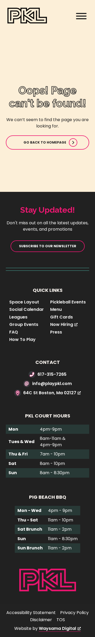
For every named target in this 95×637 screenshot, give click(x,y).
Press (56, 332)
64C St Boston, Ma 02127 (49, 393)
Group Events (23, 324)
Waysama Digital (57, 628)
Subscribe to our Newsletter (47, 246)
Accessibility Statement (31, 613)
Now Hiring (61, 324)
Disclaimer (41, 620)
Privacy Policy (74, 613)
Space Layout (24, 302)
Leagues (18, 317)
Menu (56, 309)
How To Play (22, 339)
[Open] (81, 16)
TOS (60, 620)
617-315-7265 (51, 374)
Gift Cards (61, 317)
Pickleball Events (68, 302)
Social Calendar (26, 309)
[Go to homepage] (47, 580)
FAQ (13, 332)
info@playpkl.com (52, 384)
